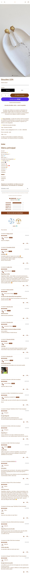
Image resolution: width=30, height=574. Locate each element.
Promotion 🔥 (4, 167)
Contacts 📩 (4, 169)
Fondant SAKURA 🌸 (11, 461)
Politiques (3, 172)
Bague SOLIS (10, 233)
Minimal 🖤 (3, 162)
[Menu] (1, 2)
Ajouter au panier (20, 95)
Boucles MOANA (10, 339)
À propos (3, 170)
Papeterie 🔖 (4, 164)
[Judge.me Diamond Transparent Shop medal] (11, 221)
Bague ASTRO (10, 289)
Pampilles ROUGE (11, 247)
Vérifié (14, 226)
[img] (15, 198)
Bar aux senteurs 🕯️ (5, 154)
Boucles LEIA (10, 306)
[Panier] (28, 2)
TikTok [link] (2, 180)
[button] (8, 202)
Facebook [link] (3, 177)
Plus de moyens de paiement (15, 102)
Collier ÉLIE (9, 267)
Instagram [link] (3, 178)
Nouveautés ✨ (4, 152)
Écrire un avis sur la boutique (15, 213)
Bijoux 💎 (3, 155)
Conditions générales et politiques (15, 195)
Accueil (2, 151)
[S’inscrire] (27, 188)
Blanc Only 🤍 (4, 157)
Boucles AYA (9, 356)
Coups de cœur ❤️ (5, 165)
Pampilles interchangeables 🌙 (8, 159)
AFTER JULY (7, 192)
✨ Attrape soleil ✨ (5, 160)
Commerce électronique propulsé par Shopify (19, 192)
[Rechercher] (4, 2)
